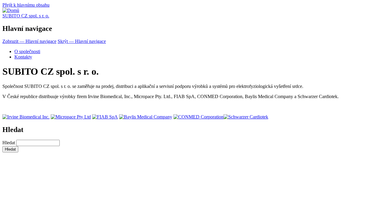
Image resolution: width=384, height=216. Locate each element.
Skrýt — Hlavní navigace (82, 41)
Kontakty (23, 56)
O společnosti (27, 51)
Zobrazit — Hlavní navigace (29, 41)
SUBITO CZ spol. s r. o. (25, 15)
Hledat (8, 142)
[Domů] (10, 10)
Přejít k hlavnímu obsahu (26, 5)
